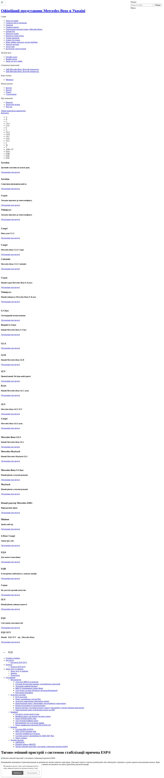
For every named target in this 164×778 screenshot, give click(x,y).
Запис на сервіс (12, 21)
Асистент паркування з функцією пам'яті (32, 701)
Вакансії (9, 102)
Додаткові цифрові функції (26, 686)
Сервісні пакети (12, 27)
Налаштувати (32, 773)
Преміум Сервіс (12, 34)
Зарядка (14, 673)
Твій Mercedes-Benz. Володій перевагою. (22, 69)
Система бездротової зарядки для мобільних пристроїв (37, 684)
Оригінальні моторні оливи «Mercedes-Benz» (24, 29)
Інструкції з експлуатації (16, 49)
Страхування (11, 94)
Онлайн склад (11, 57)
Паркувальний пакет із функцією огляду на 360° (35, 710)
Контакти (5, 113)
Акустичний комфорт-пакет (26, 721)
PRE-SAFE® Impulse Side (25, 731)
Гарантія (9, 25)
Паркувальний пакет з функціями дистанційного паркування (40, 703)
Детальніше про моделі (10, 172)
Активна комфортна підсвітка (27, 734)
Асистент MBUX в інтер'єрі (26, 682)
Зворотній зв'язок (13, 105)
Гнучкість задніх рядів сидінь (27, 714)
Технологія (15, 675)
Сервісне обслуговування (16, 23)
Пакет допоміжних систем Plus (28, 699)
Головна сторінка (13, 658)
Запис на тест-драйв (14, 61)
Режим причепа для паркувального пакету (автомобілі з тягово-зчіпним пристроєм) (49, 708)
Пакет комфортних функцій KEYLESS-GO (33, 725)
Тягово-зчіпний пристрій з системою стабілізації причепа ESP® (41, 747)
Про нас (9, 107)
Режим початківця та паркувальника (30, 706)
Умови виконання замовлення (13, 111)
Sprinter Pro (10, 31)
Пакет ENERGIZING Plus (25, 718)
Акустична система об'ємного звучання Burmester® (36, 690)
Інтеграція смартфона (24, 693)
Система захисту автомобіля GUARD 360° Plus (34, 736)
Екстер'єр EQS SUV (19, 662)
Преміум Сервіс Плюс (15, 36)
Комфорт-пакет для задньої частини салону (33, 716)
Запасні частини (12, 44)
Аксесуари (10, 47)
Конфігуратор (11, 59)
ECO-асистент (21, 697)
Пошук (157, 5)
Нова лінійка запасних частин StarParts (22, 42)
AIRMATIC (20, 742)
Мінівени (9, 80)
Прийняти (17, 773)
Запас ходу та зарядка (19, 671)
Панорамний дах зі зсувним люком (29, 723)
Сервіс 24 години (13, 40)
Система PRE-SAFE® (24, 729)
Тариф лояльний (12, 38)
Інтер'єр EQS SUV (18, 667)
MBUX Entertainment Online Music (29, 688)
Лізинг (8, 92)
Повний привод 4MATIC (25, 744)
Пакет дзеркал (21, 738)
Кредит (9, 88)
